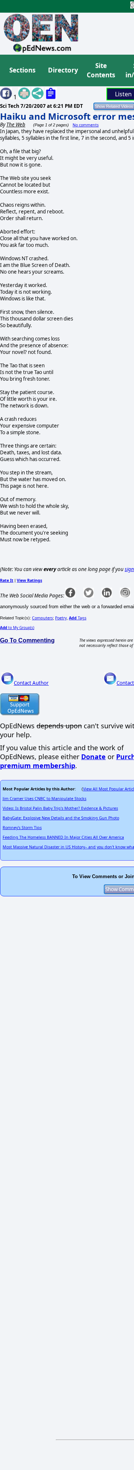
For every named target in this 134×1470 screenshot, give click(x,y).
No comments (86, 125)
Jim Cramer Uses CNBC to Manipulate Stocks (44, 798)
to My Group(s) (17, 627)
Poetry (61, 617)
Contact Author (31, 683)
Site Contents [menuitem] (101, 70)
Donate (93, 756)
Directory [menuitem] (62, 70)
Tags (77, 617)
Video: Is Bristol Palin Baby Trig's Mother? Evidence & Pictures (60, 808)
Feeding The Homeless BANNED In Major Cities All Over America (63, 837)
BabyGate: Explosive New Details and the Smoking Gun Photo (61, 818)
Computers (42, 617)
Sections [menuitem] (22, 70)
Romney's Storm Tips (22, 827)
